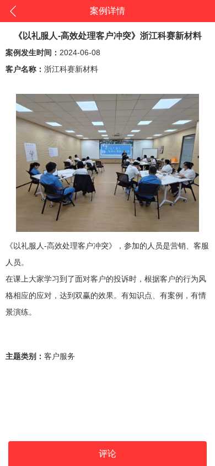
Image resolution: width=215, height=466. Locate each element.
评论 (107, 453)
